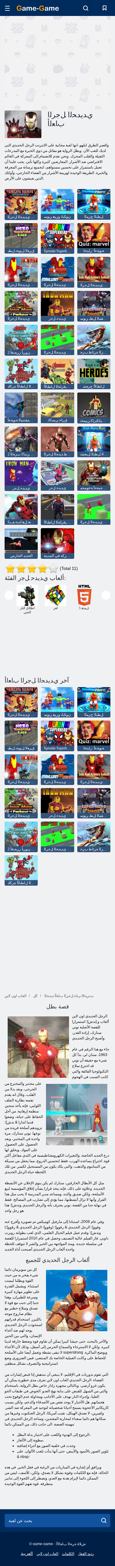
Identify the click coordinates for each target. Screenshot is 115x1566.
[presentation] (9, 595)
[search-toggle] (85, 8)
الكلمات (68, 1554)
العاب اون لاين (47, 1554)
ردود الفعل (86, 1554)
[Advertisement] (56, 62)
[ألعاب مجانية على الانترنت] (37, 8)
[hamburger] (7, 8)
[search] (103, 1520)
